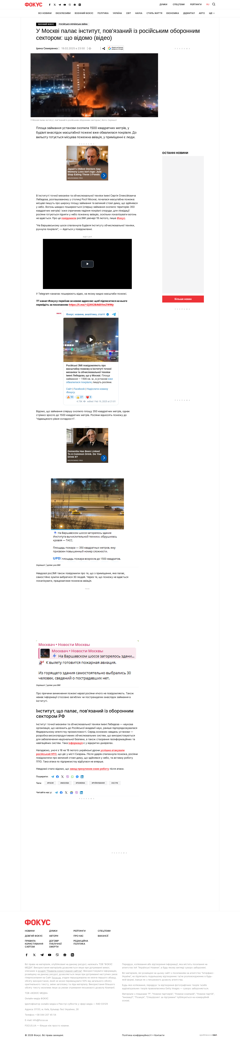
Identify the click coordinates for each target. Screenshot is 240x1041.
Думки (163, 4)
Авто (202, 13)
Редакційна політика (80, 942)
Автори (53, 935)
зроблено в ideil (208, 1035)
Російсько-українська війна (73, 24)
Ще (210, 13)
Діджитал (189, 13)
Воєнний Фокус (84, 13)
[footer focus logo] (37, 922)
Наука (138, 13)
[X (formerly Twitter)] (54, 5)
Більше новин (183, 299)
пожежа (81, 783)
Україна (117, 13)
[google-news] (65, 955)
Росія (50, 783)
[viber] (57, 955)
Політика (103, 13)
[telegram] (42, 955)
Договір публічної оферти (55, 943)
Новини (30, 930)
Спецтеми (179, 4)
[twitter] (34, 955)
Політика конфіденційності (137, 1035)
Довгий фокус (34, 935)
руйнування (99, 783)
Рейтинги (196, 4)
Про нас (78, 935)
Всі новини (45, 13)
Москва (65, 783)
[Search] (213, 4)
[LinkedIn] (79, 5)
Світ (128, 13)
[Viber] (69, 5)
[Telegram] (59, 5)
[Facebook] (49, 5)
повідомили (68, 218)
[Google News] (74, 5)
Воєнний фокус (46, 24)
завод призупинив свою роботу (89, 768)
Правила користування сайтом (34, 943)
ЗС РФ (115, 783)
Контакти (159, 1035)
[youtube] (49, 955)
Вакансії (103, 935)
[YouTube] (64, 5)
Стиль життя (154, 13)
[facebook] (26, 955)
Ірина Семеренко (47, 48)
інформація (75, 743)
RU (207, 4)
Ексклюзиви (63, 13)
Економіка (172, 13)
